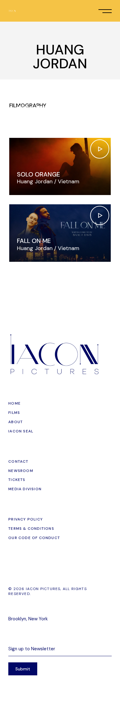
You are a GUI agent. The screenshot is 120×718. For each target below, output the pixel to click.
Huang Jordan (35, 107)
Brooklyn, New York (28, 619)
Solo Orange (38, 174)
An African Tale (42, 100)
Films (14, 412)
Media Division (25, 488)
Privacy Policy (25, 519)
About (15, 421)
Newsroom (20, 470)
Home (14, 403)
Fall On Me (34, 241)
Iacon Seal (20, 431)
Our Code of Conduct (34, 537)
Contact (18, 461)
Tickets (16, 479)
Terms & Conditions (31, 528)
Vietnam (68, 107)
